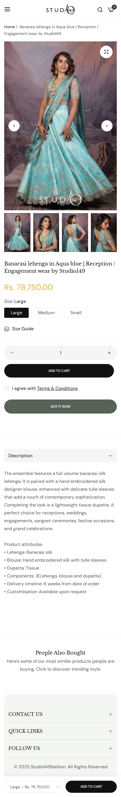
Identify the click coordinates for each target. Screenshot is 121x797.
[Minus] (12, 352)
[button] (107, 125)
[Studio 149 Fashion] (60, 9)
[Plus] (109, 352)
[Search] (100, 9)
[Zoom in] (106, 52)
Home (9, 26)
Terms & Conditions (57, 388)
